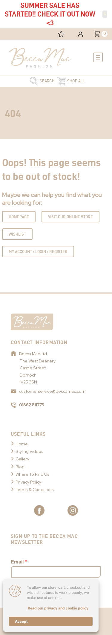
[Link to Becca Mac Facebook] (39, 510)
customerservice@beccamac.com (52, 391)
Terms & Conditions (35, 489)
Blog (20, 466)
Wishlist (17, 234)
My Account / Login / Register (38, 251)
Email (19, 562)
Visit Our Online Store (70, 216)
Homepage (19, 216)
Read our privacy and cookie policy (58, 608)
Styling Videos (29, 451)
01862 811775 (31, 405)
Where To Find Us (32, 474)
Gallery (22, 459)
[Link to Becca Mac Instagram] (72, 510)
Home (22, 444)
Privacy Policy (28, 482)
